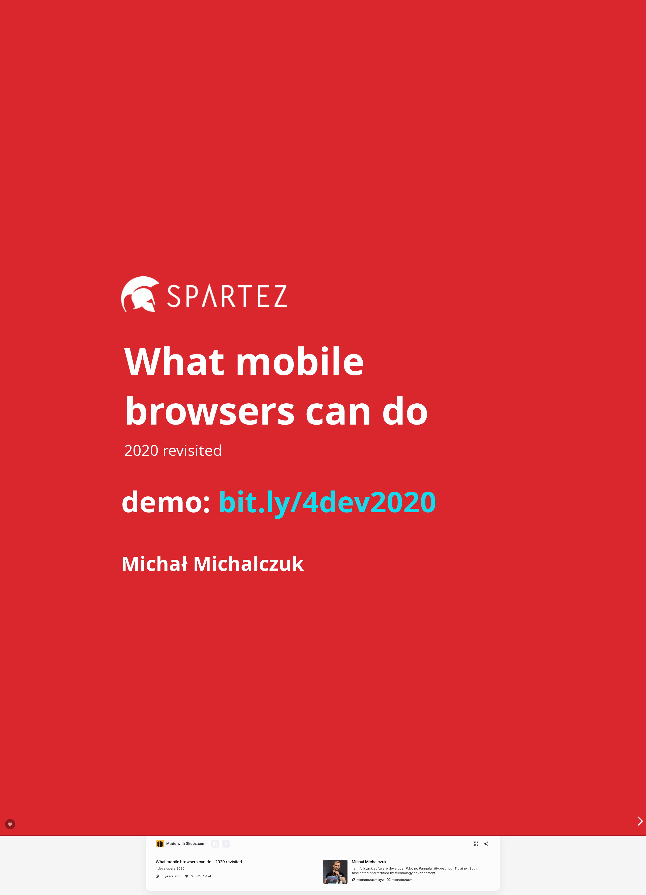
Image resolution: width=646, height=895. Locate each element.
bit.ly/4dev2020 (327, 501)
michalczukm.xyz (370, 880)
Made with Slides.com (185, 843)
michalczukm (402, 880)
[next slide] (639, 821)
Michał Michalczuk (369, 861)
